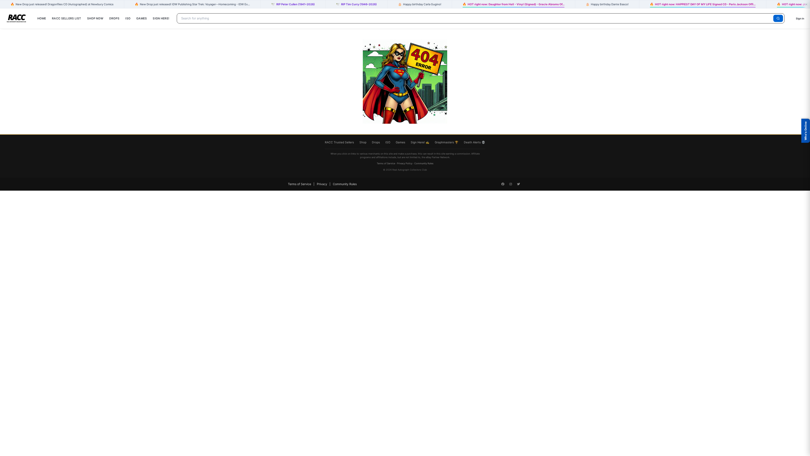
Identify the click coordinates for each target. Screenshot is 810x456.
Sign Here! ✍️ (420, 142)
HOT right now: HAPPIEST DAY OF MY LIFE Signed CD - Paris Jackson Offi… (703, 4)
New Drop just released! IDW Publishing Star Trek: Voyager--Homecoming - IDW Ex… (192, 4)
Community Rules (423, 163)
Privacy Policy (404, 163)
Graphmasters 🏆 (446, 142)
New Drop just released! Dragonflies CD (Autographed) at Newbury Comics (62, 4)
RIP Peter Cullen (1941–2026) (293, 4)
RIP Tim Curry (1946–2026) (356, 4)
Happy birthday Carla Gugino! (419, 4)
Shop (362, 142)
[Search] (778, 18)
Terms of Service (386, 163)
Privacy (322, 184)
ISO (127, 18)
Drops (114, 18)
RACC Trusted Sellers (339, 142)
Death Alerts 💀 (474, 142)
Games (141, 18)
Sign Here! (161, 18)
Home (41, 18)
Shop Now (95, 18)
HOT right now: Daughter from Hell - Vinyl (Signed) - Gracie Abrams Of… (513, 4)
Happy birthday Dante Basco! (607, 4)
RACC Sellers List (66, 18)
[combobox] (475, 18)
